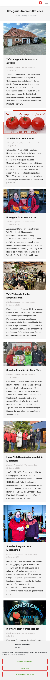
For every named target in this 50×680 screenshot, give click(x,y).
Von (28, 67)
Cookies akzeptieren (25, 661)
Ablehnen (25, 668)
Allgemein (16, 67)
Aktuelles (9, 67)
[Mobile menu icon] (46, 3)
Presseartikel (18, 465)
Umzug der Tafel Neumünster (21, 217)
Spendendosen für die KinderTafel (23, 370)
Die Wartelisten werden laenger (22, 628)
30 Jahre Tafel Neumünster (20, 138)
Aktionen (9, 143)
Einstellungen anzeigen (25, 674)
